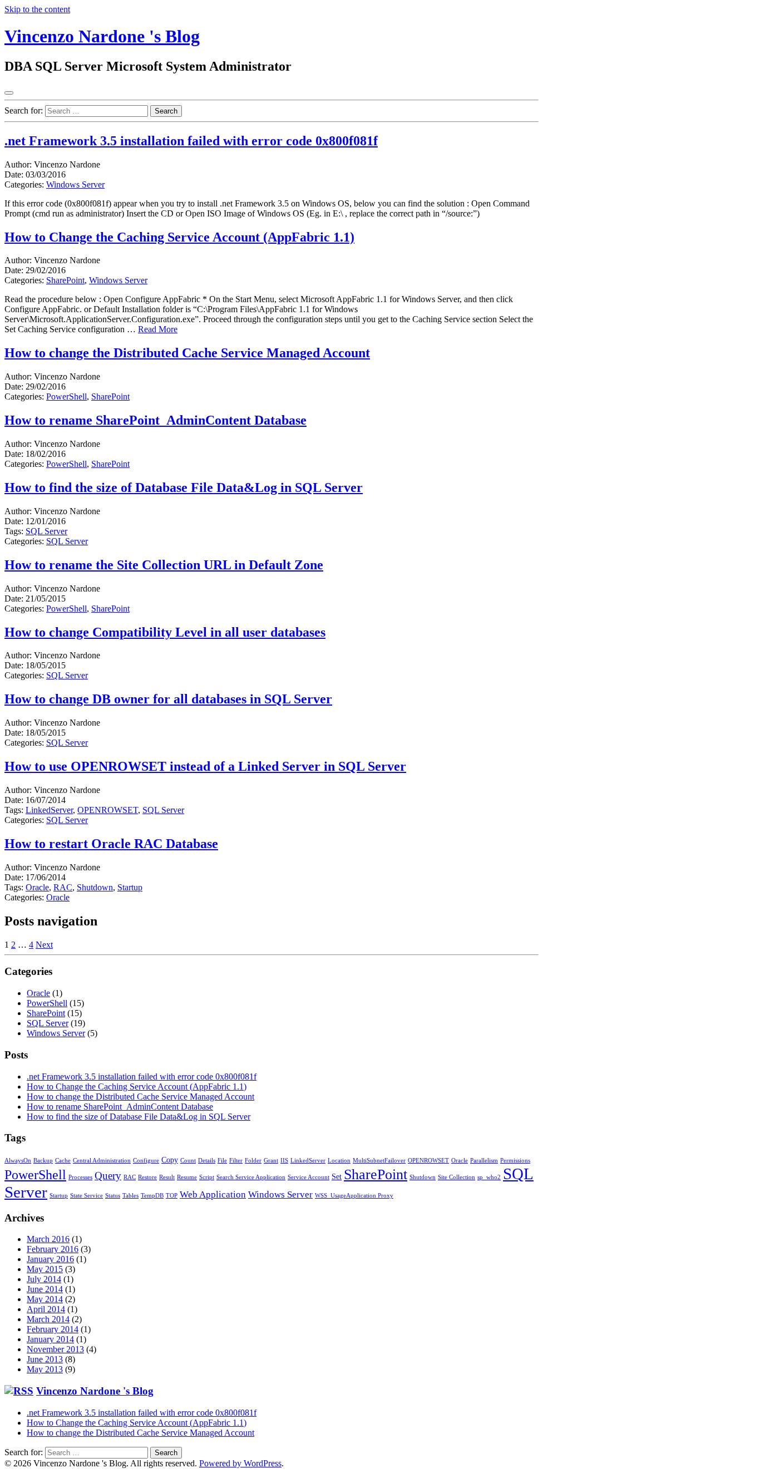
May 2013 (45, 1369)
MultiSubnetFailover (379, 1160)
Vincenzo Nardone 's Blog (102, 36)
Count (188, 1160)
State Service (86, 1196)
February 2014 (52, 1329)
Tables (130, 1196)
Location (339, 1160)
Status (112, 1196)
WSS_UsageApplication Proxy (354, 1196)
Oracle (37, 887)
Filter (236, 1160)
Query (108, 1175)
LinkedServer (49, 810)
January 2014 (50, 1339)
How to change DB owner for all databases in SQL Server (168, 699)
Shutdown (95, 887)
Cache (63, 1160)
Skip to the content (37, 9)
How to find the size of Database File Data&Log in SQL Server (183, 487)
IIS (284, 1160)
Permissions (515, 1160)
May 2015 (45, 1269)
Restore (147, 1177)
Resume (187, 1177)
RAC (62, 887)
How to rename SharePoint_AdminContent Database (155, 420)
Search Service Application (250, 1177)
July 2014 (44, 1279)
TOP (171, 1196)
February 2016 (52, 1249)
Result (167, 1177)
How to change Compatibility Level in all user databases (164, 632)
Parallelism (484, 1160)
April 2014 (46, 1309)
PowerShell (66, 396)
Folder (253, 1160)
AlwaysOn (17, 1160)
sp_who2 (489, 1177)
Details (206, 1160)
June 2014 (45, 1289)
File (222, 1160)
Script (206, 1177)
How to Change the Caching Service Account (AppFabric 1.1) (179, 237)
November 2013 (55, 1349)
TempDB (152, 1196)
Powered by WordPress (240, 1463)
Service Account (308, 1177)
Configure (146, 1160)
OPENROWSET (107, 810)
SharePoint (65, 280)
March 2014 (48, 1319)
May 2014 (45, 1299)
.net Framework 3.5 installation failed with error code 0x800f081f (191, 141)
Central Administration (102, 1160)
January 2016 (50, 1259)
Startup (129, 887)
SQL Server (46, 531)
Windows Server (75, 184)
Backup (43, 1160)
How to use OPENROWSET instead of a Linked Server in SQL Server (205, 766)
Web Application (213, 1194)
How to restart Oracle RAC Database (111, 843)
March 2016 (48, 1239)
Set (337, 1176)
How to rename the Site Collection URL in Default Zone (163, 565)
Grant (271, 1160)
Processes (80, 1177)
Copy (169, 1159)
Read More (157, 329)
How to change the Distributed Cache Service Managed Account (187, 353)
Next (44, 944)
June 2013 (45, 1359)
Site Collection (456, 1177)
